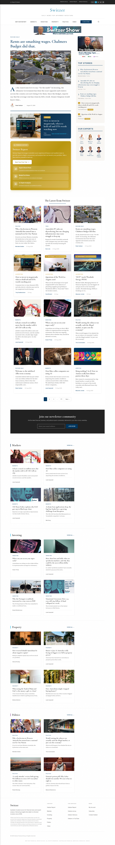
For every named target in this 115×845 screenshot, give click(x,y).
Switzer (57, 10)
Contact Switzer (93, 815)
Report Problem (16, 2)
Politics (66, 21)
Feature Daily (80, 226)
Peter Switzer (19, 105)
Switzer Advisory (83, 1)
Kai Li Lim (47, 249)
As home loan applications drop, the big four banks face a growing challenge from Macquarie (58, 509)
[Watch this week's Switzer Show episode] (90, 46)
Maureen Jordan (80, 390)
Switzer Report (73, 1)
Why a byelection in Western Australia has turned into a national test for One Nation (90, 72)
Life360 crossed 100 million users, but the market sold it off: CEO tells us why (26, 325)
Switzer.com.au (64, 1)
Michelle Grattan (19, 246)
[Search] (98, 21)
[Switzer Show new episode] (57, 30)
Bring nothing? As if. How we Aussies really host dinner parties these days (87, 373)
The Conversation (80, 342)
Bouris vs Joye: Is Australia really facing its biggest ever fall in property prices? (59, 653)
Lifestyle (78, 368)
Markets (33, 21)
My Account (92, 807)
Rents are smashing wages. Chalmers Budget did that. (38, 44)
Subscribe (86, 21)
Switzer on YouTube (73, 818)
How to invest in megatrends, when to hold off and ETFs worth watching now (89, 105)
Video (74, 21)
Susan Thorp (48, 339)
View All (70, 445)
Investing (44, 21)
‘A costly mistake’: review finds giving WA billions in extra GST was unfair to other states (25, 778)
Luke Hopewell (19, 342)
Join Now (71, 426)
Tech (46, 226)
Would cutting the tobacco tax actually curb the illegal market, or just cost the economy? (58, 740)
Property (55, 21)
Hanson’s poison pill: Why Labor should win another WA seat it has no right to (59, 778)
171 (61, 399)
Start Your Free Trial (21, 162)
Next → (68, 399)
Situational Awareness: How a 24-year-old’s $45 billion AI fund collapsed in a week (57, 601)
